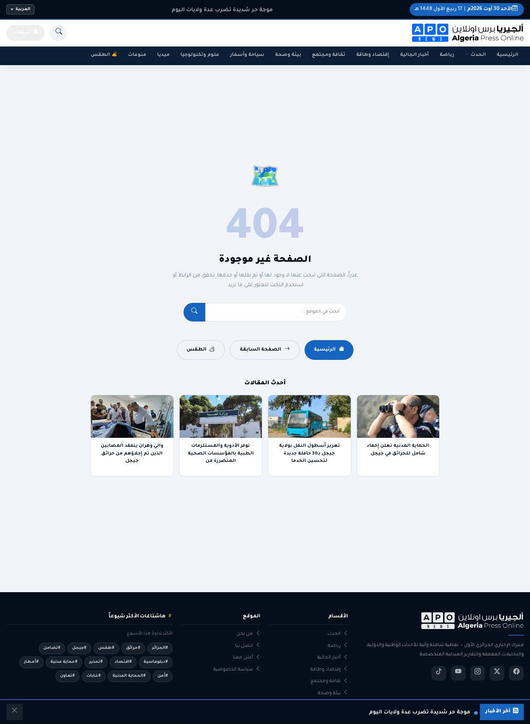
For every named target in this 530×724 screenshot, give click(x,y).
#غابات (94, 676)
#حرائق (133, 648)
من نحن (244, 634)
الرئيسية (507, 55)
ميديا (163, 55)
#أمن (163, 676)
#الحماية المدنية (129, 676)
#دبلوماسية (156, 662)
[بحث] (58, 33)
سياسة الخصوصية (233, 669)
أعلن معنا (243, 657)
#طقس (106, 648)
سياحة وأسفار (247, 55)
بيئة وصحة (288, 55)
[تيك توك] (438, 673)
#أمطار (31, 662)
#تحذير (96, 662)
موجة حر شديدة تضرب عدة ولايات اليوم (222, 9)
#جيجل (79, 648)
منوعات (137, 55)
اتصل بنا (244, 646)
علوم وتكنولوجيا (199, 55)
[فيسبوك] (516, 673)
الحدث (478, 55)
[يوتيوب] (458, 673)
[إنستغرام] (477, 673)
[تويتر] (497, 673)
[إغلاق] (14, 712)
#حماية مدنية (64, 662)
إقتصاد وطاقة (372, 55)
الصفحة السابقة (260, 349)
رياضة (447, 55)
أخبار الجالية (414, 55)
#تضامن (52, 648)
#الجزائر (160, 648)
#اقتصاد (123, 662)
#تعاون (67, 676)
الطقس (100, 55)
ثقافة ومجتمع (328, 55)
